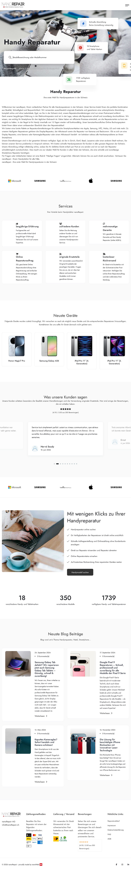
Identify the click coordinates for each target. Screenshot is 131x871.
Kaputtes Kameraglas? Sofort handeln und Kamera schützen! (46, 742)
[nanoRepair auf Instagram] (122, 864)
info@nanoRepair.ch (10, 824)
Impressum (112, 825)
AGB (109, 839)
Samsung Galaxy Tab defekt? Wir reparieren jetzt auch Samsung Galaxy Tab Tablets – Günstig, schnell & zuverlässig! (47, 669)
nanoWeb (35, 864)
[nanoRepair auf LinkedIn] (128, 864)
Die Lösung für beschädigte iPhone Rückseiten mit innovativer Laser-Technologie (110, 745)
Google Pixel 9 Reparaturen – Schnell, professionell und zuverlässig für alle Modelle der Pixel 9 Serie (113, 668)
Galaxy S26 (31, 68)
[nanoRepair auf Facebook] (116, 864)
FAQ (109, 834)
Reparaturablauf (113, 821)
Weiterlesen (40, 716)
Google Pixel (54, 68)
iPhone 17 (22, 68)
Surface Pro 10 (42, 68)
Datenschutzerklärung (116, 830)
